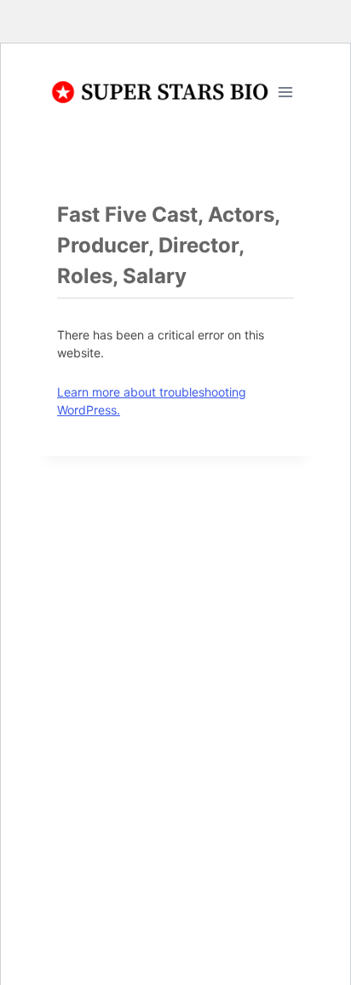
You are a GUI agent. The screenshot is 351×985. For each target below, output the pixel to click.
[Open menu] (285, 91)
